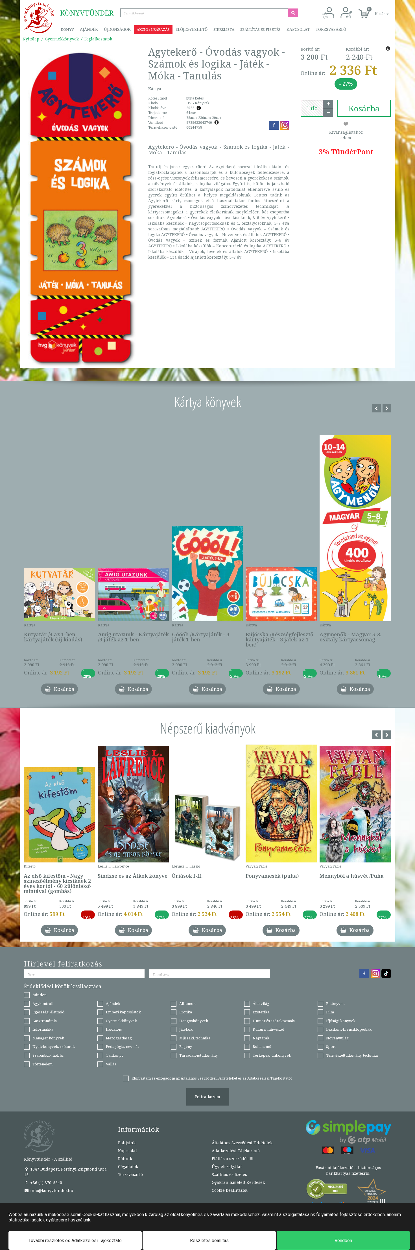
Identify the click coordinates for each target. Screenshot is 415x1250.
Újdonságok (117, 29)
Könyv (67, 29)
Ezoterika (261, 1012)
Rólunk (125, 1158)
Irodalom (114, 1029)
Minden (39, 994)
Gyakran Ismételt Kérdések (238, 1182)
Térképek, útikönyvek (272, 1055)
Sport (331, 1046)
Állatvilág (261, 1003)
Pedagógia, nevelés (122, 1046)
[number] (312, 108)
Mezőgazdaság (119, 1038)
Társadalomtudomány (198, 1055)
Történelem (42, 1064)
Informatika (42, 1029)
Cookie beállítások (229, 1190)
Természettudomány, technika (352, 1055)
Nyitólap (31, 39)
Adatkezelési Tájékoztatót (269, 1078)
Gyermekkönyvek (62, 39)
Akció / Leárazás (153, 29)
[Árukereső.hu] (327, 1190)
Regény (185, 1046)
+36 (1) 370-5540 (45, 1182)
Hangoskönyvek (193, 1020)
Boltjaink (127, 1142)
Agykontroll (42, 1003)
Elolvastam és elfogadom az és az (212, 1078)
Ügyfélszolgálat (227, 1166)
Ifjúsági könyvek (340, 1020)
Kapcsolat (298, 29)
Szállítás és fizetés (260, 29)
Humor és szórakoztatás (274, 1020)
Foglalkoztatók (98, 39)
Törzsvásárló (331, 29)
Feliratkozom (207, 1096)
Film (330, 1012)
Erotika (185, 1012)
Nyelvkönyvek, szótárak (53, 1046)
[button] (375, 10)
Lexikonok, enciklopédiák (349, 1029)
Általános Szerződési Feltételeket (209, 1078)
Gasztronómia (44, 1020)
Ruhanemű (262, 1046)
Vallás (111, 1064)
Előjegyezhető (191, 29)
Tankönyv (115, 1055)
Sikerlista (223, 29)
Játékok (186, 1029)
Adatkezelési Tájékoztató (236, 1150)
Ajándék (89, 29)
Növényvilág (337, 1038)
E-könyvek (335, 1003)
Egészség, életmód (48, 1012)
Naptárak (261, 1038)
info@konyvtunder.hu (51, 1190)
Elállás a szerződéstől (233, 1158)
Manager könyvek (48, 1038)
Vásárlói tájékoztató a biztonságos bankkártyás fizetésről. (348, 1170)
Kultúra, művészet (268, 1029)
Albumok (187, 1003)
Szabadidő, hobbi (47, 1055)
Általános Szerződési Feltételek (242, 1142)
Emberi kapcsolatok (123, 1012)
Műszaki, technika (194, 1038)
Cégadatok (128, 1166)
